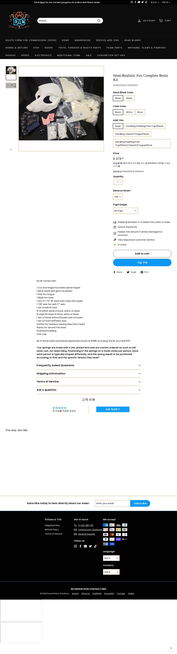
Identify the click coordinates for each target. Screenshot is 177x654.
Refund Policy (52, 529)
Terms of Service (53, 533)
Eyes (36, 47)
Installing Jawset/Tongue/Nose (132, 133)
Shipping (117, 171)
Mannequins (83, 40)
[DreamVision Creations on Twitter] (90, 546)
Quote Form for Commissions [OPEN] (31, 40)
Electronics (43, 55)
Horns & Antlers (17, 47)
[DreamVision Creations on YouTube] (85, 546)
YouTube (121, 593)
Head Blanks (133, 40)
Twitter (131, 593)
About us (85, 593)
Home (65, 40)
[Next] (11, 148)
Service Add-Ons (107, 40)
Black (118, 98)
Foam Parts (114, 47)
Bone (140, 112)
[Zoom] (61, 108)
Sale (89, 55)
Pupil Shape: (120, 204)
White (129, 98)
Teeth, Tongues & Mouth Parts (79, 47)
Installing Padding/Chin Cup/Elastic (145, 126)
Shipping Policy (52, 525)
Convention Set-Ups (111, 55)
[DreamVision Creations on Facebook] (80, 546)
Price (116, 153)
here (42, 2)
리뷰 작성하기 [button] (113, 409)
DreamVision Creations (125, 84)
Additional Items (68, 55)
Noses (49, 47)
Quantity (118, 176)
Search (75, 593)
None (118, 126)
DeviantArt (109, 593)
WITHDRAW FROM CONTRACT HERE (88, 588)
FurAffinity (97, 593)
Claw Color (119, 106)
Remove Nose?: (122, 190)
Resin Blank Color (123, 92)
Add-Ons (118, 120)
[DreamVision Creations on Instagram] (75, 546)
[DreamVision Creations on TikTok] (95, 546)
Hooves (11, 55)
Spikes (25, 55)
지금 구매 (142, 262)
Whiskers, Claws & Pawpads (147, 47)
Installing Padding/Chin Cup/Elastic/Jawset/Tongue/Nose (133, 143)
